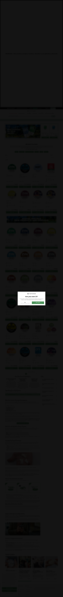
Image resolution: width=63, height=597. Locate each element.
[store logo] (31, 293)
